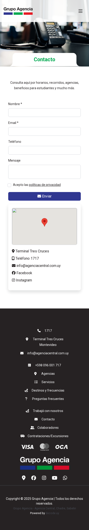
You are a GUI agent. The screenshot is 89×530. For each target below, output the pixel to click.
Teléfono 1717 (27, 258)
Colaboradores (48, 427)
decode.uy (52, 513)
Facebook (24, 273)
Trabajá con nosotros (48, 411)
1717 (48, 331)
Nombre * (15, 104)
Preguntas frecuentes (48, 399)
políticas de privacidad (45, 185)
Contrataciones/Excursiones (48, 436)
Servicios (48, 382)
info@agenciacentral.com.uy (38, 266)
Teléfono (14, 141)
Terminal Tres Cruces (32, 251)
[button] (44, 222)
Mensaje (14, 160)
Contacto (48, 419)
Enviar (46, 196)
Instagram (23, 280)
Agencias (48, 373)
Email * (13, 123)
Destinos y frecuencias (48, 390)
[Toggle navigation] (80, 11)
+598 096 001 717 (48, 365)
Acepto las (37, 185)
